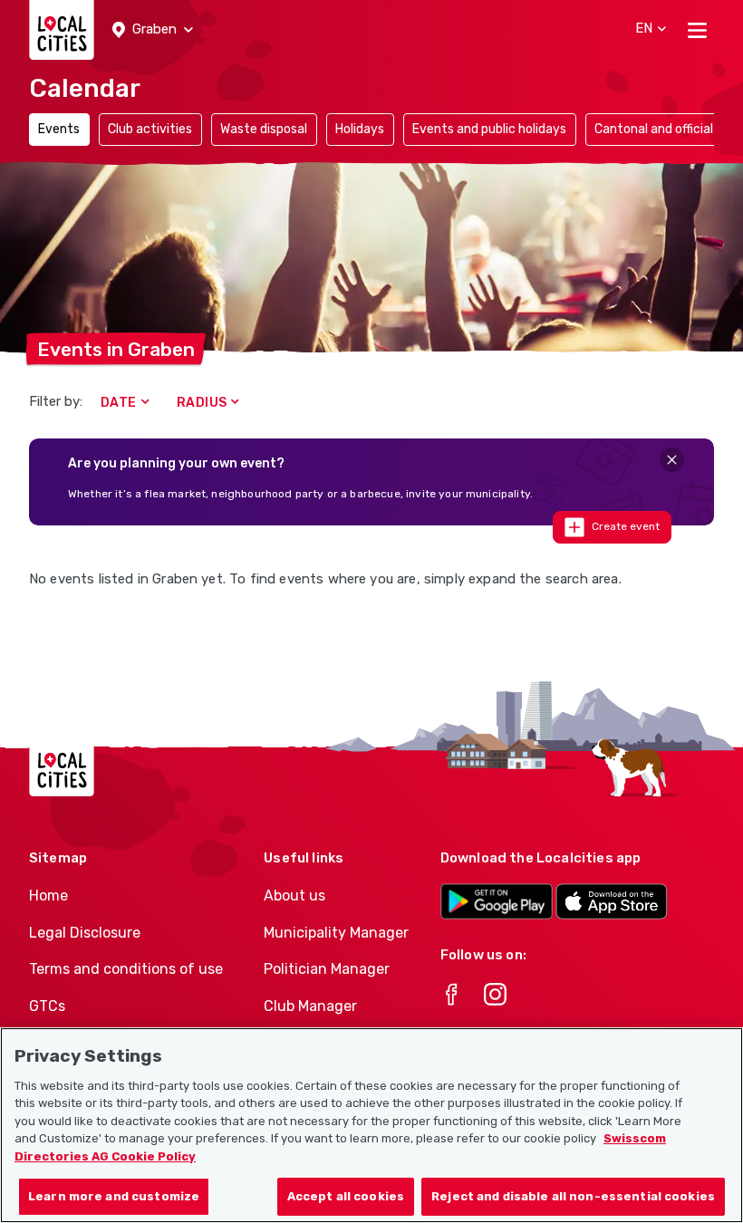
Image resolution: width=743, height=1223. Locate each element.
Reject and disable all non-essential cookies (573, 1196)
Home (48, 895)
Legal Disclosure (84, 932)
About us (294, 895)
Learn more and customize (113, 1196)
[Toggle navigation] (697, 30)
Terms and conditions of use (126, 968)
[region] (371, 1125)
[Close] (672, 460)
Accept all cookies (345, 1196)
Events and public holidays (489, 129)
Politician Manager (327, 968)
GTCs (47, 1006)
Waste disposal (263, 129)
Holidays (359, 129)
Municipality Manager (336, 932)
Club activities (150, 129)
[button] (152, 30)
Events (59, 129)
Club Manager (310, 1006)
